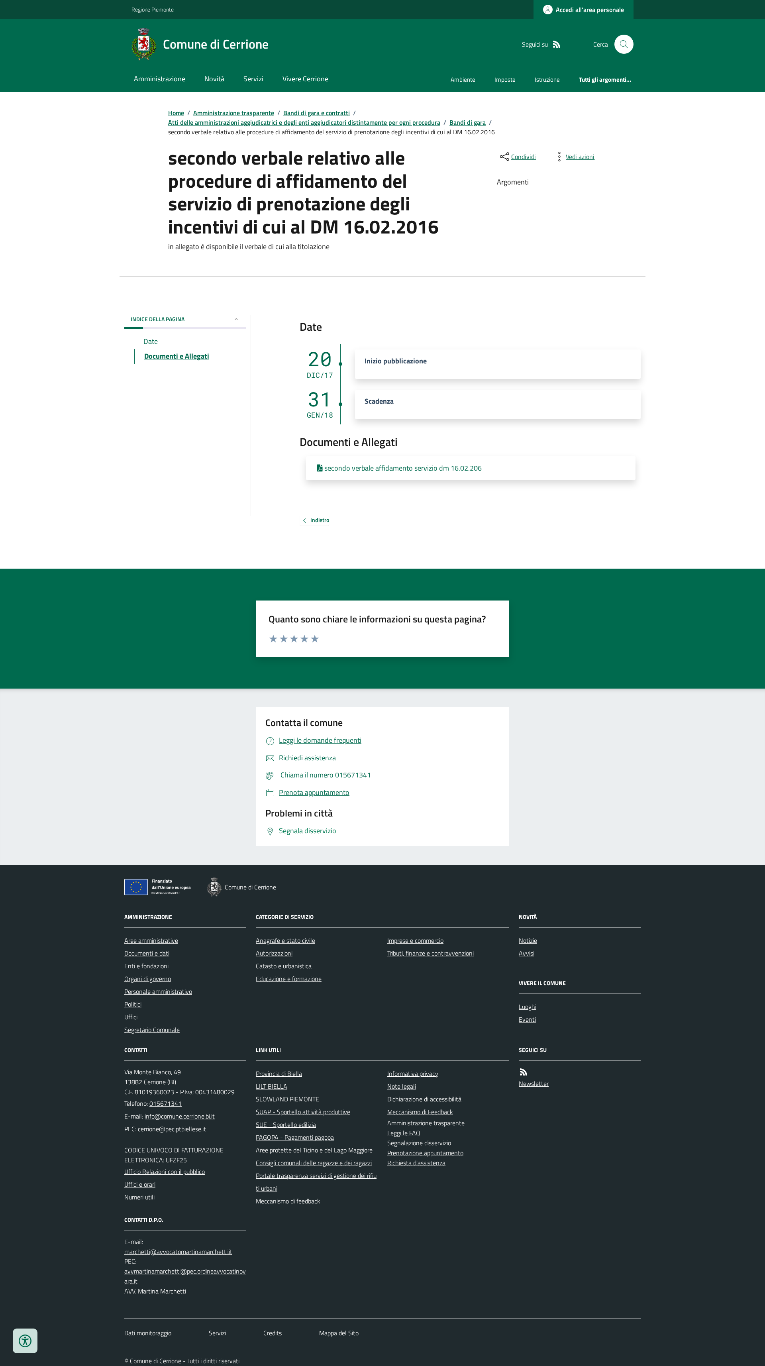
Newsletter (534, 1083)
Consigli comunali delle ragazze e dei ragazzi (314, 1163)
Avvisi (526, 953)
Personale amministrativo (158, 991)
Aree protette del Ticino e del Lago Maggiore (314, 1150)
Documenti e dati (146, 953)
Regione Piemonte (152, 9)
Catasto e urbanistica (284, 966)
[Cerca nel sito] (621, 44)
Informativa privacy (412, 1073)
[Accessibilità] (25, 1341)
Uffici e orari (139, 1184)
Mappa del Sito (339, 1333)
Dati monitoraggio (147, 1333)
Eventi (527, 1019)
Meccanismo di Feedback (420, 1112)
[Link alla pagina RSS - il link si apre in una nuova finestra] (556, 44)
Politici (132, 1004)
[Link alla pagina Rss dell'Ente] (523, 1072)
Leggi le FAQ (403, 1133)
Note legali (401, 1086)
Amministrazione (159, 78)
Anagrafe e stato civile (285, 940)
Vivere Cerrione (305, 78)
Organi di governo (147, 978)
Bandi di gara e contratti (316, 113)
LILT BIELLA (271, 1086)
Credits (272, 1333)
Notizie (528, 940)
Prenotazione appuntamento (425, 1153)
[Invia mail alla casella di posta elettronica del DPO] (178, 1252)
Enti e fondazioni (146, 966)
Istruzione (547, 79)
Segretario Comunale (152, 1029)
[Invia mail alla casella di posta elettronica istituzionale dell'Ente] (180, 1116)
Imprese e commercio (415, 940)
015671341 (165, 1103)
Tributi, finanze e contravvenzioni (430, 953)
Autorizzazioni (274, 953)
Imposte (505, 79)
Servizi (253, 78)
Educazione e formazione (289, 978)
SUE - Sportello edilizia (286, 1124)
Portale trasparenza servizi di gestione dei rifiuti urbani (316, 1182)
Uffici (130, 1017)
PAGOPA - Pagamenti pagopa (295, 1137)
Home (176, 113)
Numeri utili (139, 1197)
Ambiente (463, 79)
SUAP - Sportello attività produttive (303, 1112)
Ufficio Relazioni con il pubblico (164, 1171)
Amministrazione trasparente (233, 113)
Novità (214, 78)
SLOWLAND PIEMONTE (287, 1099)
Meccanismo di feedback (288, 1201)
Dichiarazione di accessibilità (424, 1099)
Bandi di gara (467, 122)
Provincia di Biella (279, 1073)
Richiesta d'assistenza (416, 1163)
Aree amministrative (151, 940)
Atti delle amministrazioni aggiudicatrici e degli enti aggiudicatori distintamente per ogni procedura (304, 122)
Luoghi (527, 1006)
